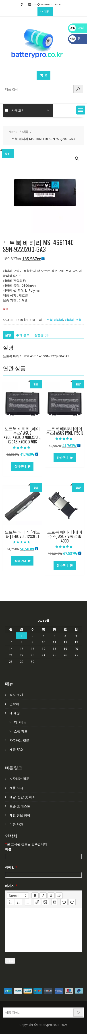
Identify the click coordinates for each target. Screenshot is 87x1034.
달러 (77, 27)
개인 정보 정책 (20, 815)
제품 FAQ (16, 749)
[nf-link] (37, 902)
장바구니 (20, 466)
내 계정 (45, 11)
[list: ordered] (10, 902)
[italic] (43, 895)
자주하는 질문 (19, 740)
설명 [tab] (8, 335)
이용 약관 (16, 824)
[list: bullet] (18, 902)
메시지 (11, 886)
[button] (80, 110)
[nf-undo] (64, 902)
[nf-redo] (72, 902)
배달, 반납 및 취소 (22, 797)
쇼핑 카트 (20, 731)
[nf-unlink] (45, 902)
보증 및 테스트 (20, 806)
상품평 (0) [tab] (41, 335)
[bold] (35, 895)
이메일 (11, 867)
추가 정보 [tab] (22, 335)
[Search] (78, 89)
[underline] (51, 895)
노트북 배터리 (53, 320)
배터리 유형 (73, 320)
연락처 (14, 704)
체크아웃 (20, 722)
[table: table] (55, 902)
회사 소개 (16, 695)
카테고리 (18, 110)
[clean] (59, 895)
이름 (8, 849)
